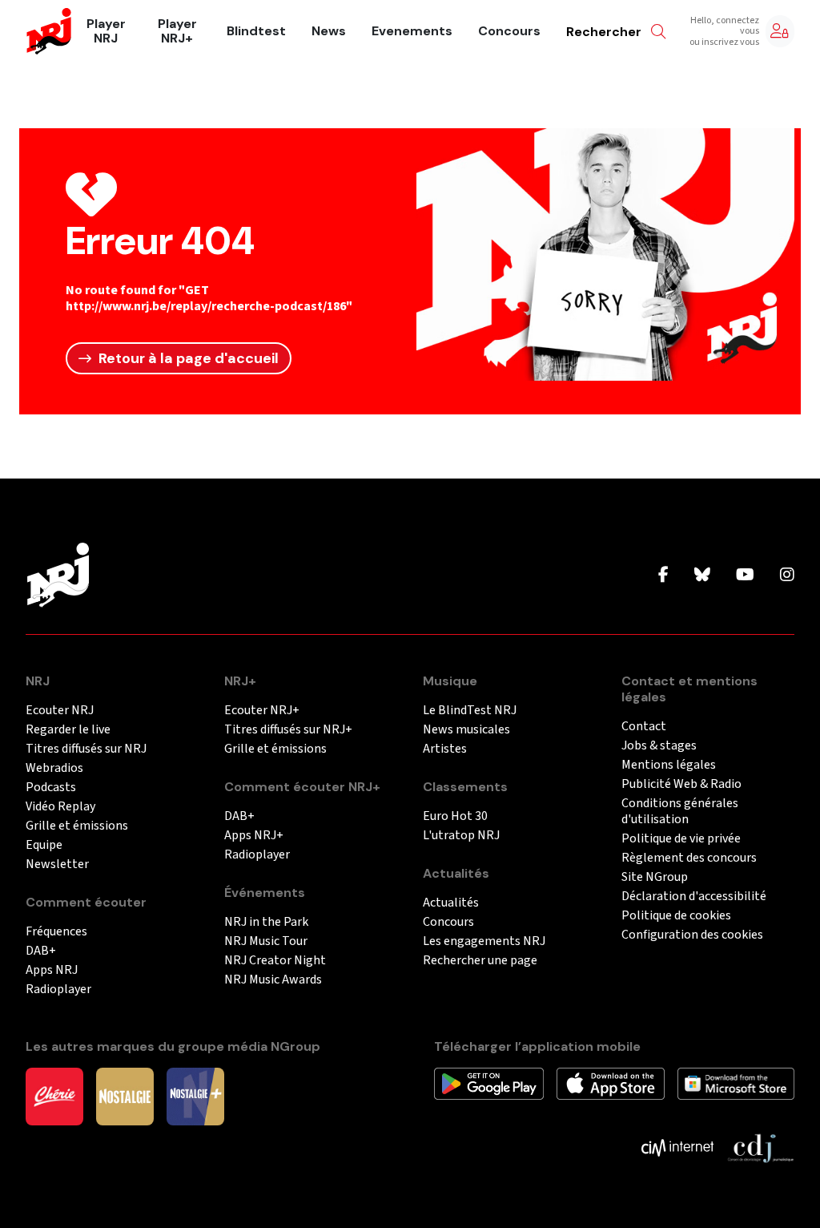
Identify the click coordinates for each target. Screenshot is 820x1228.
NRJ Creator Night (275, 960)
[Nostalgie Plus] (195, 1096)
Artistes (445, 749)
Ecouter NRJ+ (261, 710)
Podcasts (51, 787)
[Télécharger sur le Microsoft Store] (736, 1083)
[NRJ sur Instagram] (787, 575)
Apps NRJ (52, 970)
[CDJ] (760, 1147)
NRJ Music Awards (273, 979)
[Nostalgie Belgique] (125, 1096)
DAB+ (41, 951)
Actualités (451, 903)
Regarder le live (68, 729)
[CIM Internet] (677, 1147)
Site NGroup (654, 877)
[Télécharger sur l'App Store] (611, 1083)
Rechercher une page (480, 960)
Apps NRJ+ (253, 835)
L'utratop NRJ (461, 835)
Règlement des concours (689, 858)
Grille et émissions (77, 826)
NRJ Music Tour (266, 941)
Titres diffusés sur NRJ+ (288, 729)
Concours (509, 31)
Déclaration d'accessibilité (693, 896)
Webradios (54, 768)
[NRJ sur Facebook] (663, 575)
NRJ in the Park (266, 922)
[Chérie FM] (54, 1096)
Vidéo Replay (60, 806)
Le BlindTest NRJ (470, 710)
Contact (643, 726)
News (329, 31)
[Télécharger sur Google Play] (489, 1083)
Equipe (44, 845)
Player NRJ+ (177, 31)
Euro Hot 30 (455, 816)
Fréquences (56, 931)
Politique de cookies (676, 915)
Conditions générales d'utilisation (679, 811)
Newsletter (57, 864)
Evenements (412, 31)
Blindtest (256, 31)
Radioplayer (58, 989)
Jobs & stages (659, 745)
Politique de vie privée (681, 838)
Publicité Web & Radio (681, 784)
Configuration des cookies (692, 935)
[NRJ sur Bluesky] (702, 575)
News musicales (466, 729)
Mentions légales (668, 765)
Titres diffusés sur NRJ (86, 749)
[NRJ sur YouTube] (745, 575)
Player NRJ (106, 31)
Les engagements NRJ (484, 941)
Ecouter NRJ (60, 710)
